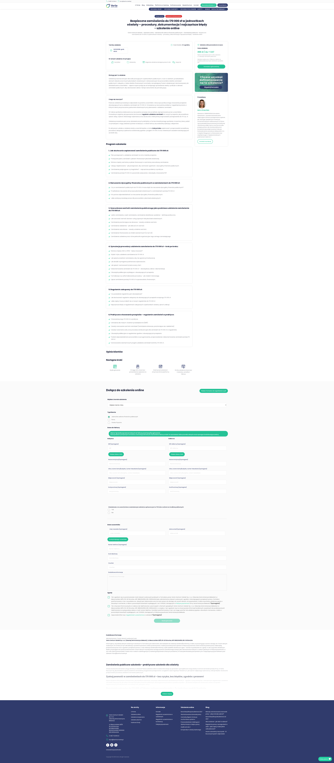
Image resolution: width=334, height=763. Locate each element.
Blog (143, 5)
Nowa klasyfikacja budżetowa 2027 (191, 712)
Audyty (199, 9)
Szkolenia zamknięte (171, 9)
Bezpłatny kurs (187, 5)
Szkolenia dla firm (136, 720)
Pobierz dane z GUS (116, 454)
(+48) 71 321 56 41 (112, 1)
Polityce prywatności (182, 603)
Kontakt (196, 5)
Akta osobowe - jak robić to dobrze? (216, 721)
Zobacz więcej (167, 694)
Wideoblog (149, 5)
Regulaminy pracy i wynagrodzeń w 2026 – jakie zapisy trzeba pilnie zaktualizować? (216, 726)
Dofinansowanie (175, 5)
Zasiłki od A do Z (185, 727)
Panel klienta (223, 5)
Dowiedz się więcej (205, 141)
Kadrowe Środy (135, 722)
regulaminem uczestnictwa (135, 615)
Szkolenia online (156, 9)
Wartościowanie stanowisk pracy (191, 714)
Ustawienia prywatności (113, 750)
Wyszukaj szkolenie (208, 5)
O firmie (137, 5)
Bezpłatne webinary (218, 9)
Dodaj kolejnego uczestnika (117, 539)
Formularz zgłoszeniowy (211, 66)
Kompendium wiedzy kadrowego (191, 730)
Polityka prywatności (162, 724)
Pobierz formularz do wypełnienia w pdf (213, 391)
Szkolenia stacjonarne (188, 9)
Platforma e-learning (162, 5)
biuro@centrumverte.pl (125, 1)
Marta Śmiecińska (203, 110)
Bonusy (207, 9)
